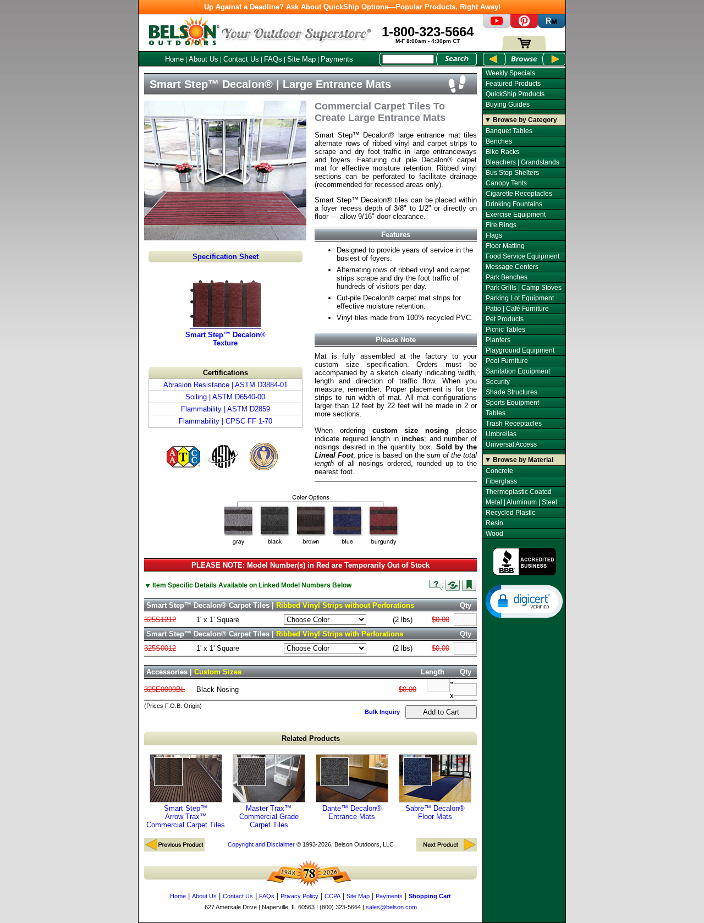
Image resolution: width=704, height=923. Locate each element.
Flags (494, 235)
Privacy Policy (299, 896)
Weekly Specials (510, 73)
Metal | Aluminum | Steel (521, 502)
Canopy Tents (506, 183)
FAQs (273, 59)
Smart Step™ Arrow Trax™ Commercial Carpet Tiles (185, 816)
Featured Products (513, 83)
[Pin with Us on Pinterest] (524, 25)
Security (498, 382)
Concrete (499, 471)
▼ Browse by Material (519, 460)
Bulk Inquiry (382, 711)
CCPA (332, 896)
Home (174, 59)
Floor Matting (505, 246)
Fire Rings (501, 225)
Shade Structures (511, 392)
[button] (524, 600)
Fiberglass (501, 481)
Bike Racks (502, 152)
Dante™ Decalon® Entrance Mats (352, 812)
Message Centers (512, 267)
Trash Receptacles (514, 423)
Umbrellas (501, 434)
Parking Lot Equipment (520, 298)
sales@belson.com (391, 907)
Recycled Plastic (510, 513)
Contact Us (241, 59)
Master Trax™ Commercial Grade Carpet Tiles (269, 816)
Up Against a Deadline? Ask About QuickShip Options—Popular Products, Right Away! (352, 7)
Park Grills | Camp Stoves (524, 288)
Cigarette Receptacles (519, 193)
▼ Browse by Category (521, 120)
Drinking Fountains (514, 204)
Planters (498, 340)
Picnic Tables (505, 329)
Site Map (301, 59)
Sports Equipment (512, 402)
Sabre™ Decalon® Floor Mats (435, 812)
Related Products (311, 738)
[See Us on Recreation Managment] (551, 25)
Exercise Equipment (516, 214)
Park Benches (506, 277)
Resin (494, 523)
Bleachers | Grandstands (522, 162)
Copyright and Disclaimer (261, 844)
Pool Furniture (507, 361)
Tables (495, 413)
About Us (203, 59)
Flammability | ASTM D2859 (225, 409)
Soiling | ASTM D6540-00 (225, 397)
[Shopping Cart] (524, 48)
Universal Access (511, 444)
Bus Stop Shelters (512, 173)
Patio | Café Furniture (517, 308)
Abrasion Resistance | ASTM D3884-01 (225, 385)
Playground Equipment (520, 350)
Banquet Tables (509, 131)
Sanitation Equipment (518, 371)
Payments (337, 59)
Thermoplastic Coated (519, 492)
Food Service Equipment (522, 256)
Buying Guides (508, 104)
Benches (499, 141)
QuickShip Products (515, 94)
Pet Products (505, 319)
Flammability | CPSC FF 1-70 (225, 421)
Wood (494, 533)
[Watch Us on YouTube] (496, 25)
